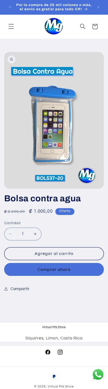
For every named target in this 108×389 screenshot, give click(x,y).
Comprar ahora (54, 269)
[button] (11, 26)
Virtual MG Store (61, 386)
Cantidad (12, 223)
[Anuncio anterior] (10, 7)
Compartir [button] (20, 289)
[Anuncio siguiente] (98, 7)
